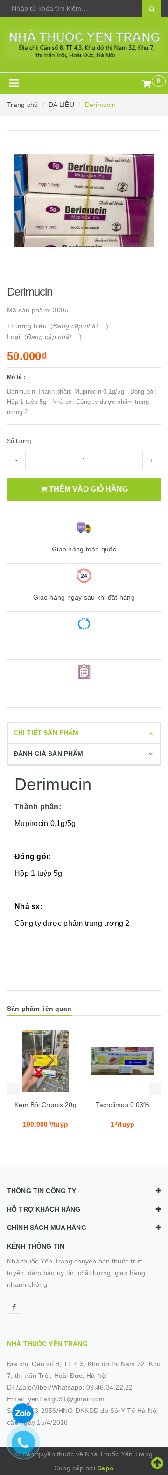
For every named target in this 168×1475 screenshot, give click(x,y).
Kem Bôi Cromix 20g (45, 1104)
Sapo (105, 1468)
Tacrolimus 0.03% (122, 1104)
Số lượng (19, 441)
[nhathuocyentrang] (84, 44)
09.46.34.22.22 (109, 1387)
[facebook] (14, 1306)
